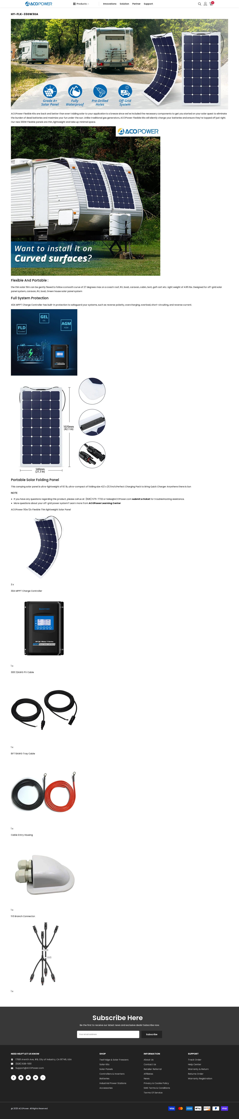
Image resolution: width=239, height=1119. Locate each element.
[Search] (200, 4)
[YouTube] (35, 1077)
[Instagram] (21, 1077)
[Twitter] (43, 1077)
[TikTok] (28, 1077)
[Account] (205, 4)
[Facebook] (13, 1077)
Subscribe (151, 1034)
